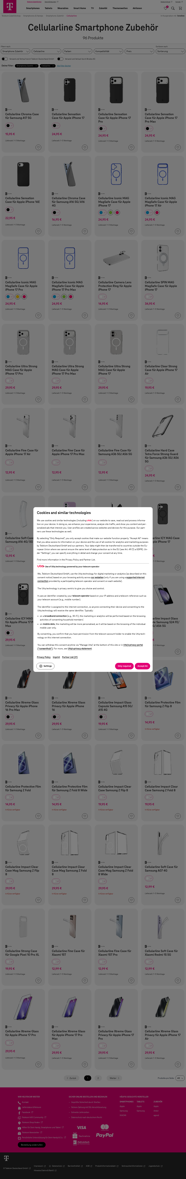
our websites (97, 577)
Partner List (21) (70, 657)
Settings (48, 666)
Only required (124, 666)
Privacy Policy (44, 657)
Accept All (142, 666)
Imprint (56, 657)
